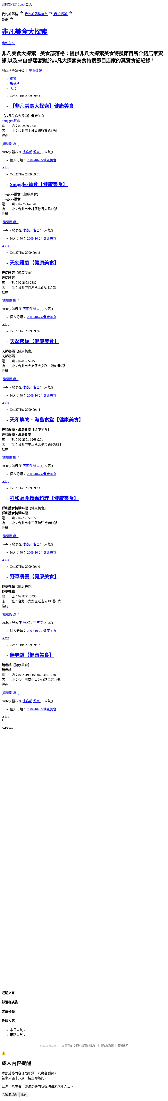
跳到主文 (8, 43)
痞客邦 (27, 152)
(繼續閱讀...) (10, 144)
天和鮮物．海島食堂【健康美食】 (47, 419)
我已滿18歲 (10, 1094)
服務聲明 (123, 1045)
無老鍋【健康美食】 (32, 655)
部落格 (15, 83)
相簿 (13, 79)
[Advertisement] (84, 796)
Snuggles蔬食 (11, 121)
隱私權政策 (107, 1045)
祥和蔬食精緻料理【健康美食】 (44, 498)
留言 (36, 152)
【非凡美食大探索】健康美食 (42, 106)
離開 (23, 1094)
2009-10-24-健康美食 (41, 160)
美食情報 (35, 70)
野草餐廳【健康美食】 (34, 576)
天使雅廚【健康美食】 (34, 262)
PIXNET (53, 1045)
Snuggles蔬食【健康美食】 (39, 184)
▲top (5, 167)
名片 (13, 88)
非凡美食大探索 (25, 31)
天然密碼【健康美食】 (34, 341)
